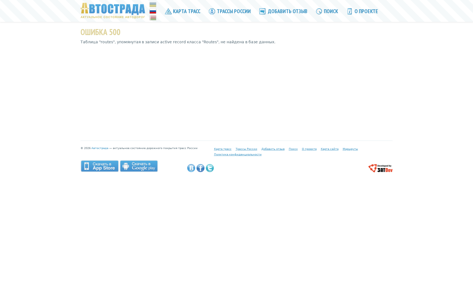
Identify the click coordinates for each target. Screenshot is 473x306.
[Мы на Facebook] (200, 168)
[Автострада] (112, 10)
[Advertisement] (236, 88)
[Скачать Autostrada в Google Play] (139, 166)
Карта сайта (330, 148)
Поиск (330, 11)
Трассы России (233, 11)
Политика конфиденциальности (238, 154)
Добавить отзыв (287, 11)
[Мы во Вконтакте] (191, 168)
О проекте (365, 11)
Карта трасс (186, 11)
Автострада (99, 148)
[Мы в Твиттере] (210, 168)
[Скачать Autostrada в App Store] (99, 166)
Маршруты (350, 148)
